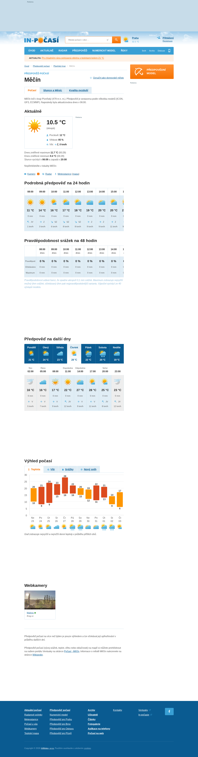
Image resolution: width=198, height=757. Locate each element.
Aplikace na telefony (99, 728)
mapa (76, 174)
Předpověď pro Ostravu (62, 728)
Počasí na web (96, 733)
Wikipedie (37, 655)
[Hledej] (116, 39)
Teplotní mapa (31, 733)
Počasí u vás (31, 724)
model (104, 50)
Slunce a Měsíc (52, 90)
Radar (48, 174)
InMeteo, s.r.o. (47, 748)
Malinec (30, 613)
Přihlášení (168, 38)
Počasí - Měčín (71, 651)
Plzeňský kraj (59, 66)
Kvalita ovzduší (78, 90)
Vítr (52, 469)
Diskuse (161, 51)
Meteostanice (64, 174)
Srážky (69, 469)
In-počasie (143, 715)
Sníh (144, 51)
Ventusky (143, 710)
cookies (87, 748)
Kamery (31, 174)
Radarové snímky (33, 715)
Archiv (152, 51)
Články (92, 719)
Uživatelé (93, 715)
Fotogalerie (94, 724)
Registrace (167, 41)
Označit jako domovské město (108, 78)
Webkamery (30, 728)
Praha (135, 38)
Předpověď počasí (41, 66)
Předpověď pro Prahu (61, 719)
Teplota (35, 469)
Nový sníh (90, 469)
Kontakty (117, 710)
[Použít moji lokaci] (107, 40)
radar (63, 50)
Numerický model (59, 715)
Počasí (32, 90)
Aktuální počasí (32, 710)
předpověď (79, 50)
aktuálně (46, 50)
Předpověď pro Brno (60, 724)
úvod (31, 50)
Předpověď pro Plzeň (61, 733)
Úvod (26, 66)
